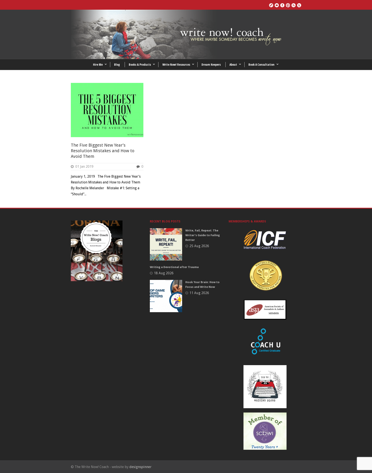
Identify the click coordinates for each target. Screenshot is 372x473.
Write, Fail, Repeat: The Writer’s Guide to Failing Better (202, 235)
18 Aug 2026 (164, 273)
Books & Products (140, 64)
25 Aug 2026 (199, 246)
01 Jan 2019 (84, 166)
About (233, 64)
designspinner (140, 467)
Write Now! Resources (176, 64)
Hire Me (98, 64)
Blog (117, 64)
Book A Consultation (261, 64)
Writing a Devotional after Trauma (174, 267)
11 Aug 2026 (199, 293)
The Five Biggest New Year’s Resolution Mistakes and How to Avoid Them (102, 151)
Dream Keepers (211, 64)
